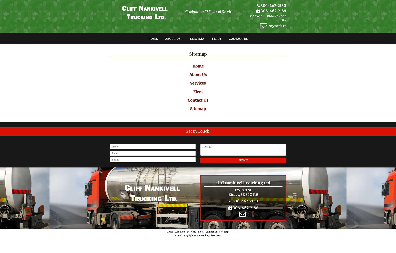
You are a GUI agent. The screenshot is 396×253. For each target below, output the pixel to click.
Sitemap (198, 108)
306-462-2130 (273, 5)
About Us (173, 39)
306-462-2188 (273, 11)
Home (153, 39)
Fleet (216, 39)
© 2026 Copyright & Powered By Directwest (198, 235)
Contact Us (238, 39)
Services (197, 39)
